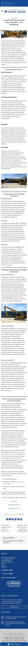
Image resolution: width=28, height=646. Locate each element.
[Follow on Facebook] (2, 573)
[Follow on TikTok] (5, 573)
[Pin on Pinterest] (18, 519)
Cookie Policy (21, 633)
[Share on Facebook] (10, 519)
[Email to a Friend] (15, 519)
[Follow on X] (7, 573)
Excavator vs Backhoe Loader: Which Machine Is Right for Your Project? (15, 623)
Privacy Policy (8, 634)
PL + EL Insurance (19, 634)
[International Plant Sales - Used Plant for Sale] (15, 11)
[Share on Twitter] (12, 519)
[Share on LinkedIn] (21, 519)
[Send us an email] (9, 573)
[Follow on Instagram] (4, 573)
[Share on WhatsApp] (7, 519)
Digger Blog (14, 18)
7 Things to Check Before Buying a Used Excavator (15, 617)
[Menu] (2, 11)
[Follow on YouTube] (11, 573)
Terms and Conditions (9, 633)
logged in (14, 540)
